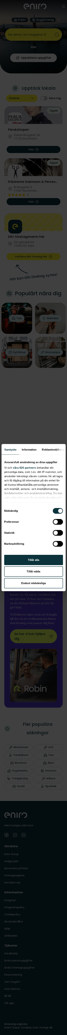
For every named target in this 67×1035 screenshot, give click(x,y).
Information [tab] (29, 449)
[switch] (58, 522)
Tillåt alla (33, 559)
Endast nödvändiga (33, 583)
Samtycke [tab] (10, 449)
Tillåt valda (33, 571)
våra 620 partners (24, 467)
